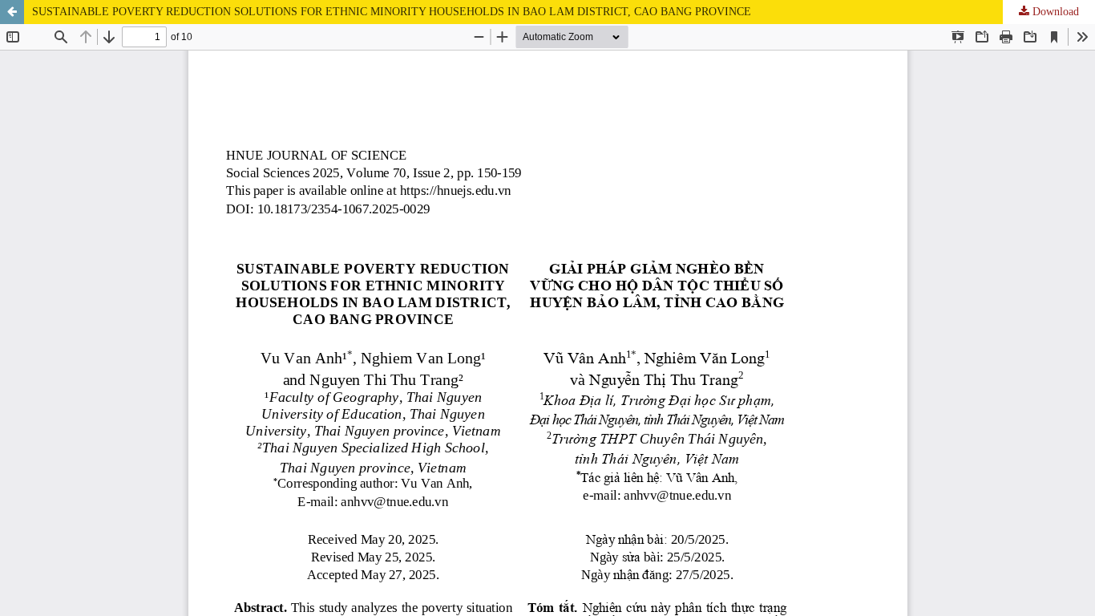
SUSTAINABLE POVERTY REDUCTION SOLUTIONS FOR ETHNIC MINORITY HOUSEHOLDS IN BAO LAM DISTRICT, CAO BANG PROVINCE (391, 12)
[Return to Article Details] (12, 12)
